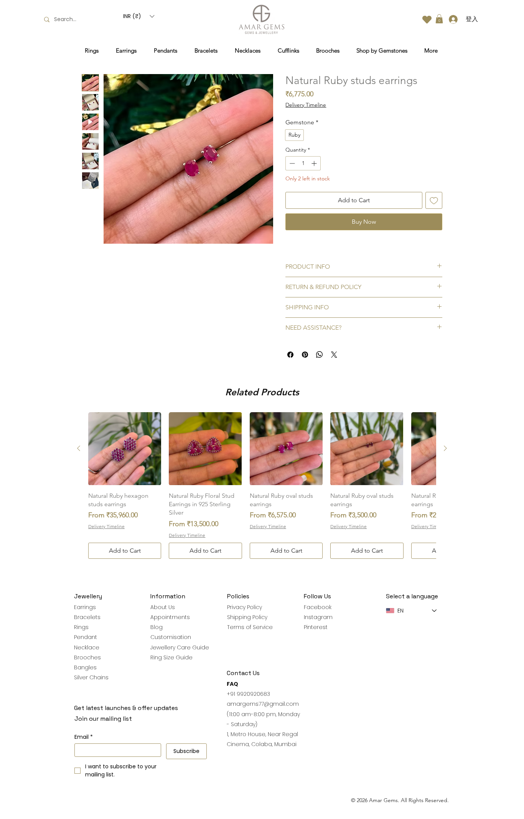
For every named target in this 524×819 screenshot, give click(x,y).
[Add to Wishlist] (433, 200)
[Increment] (315, 163)
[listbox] (138, 16)
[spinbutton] (303, 163)
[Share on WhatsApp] (319, 354)
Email (83, 737)
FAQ (232, 684)
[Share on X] (334, 354)
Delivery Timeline (305, 104)
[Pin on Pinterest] (305, 354)
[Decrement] (291, 163)
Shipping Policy (247, 617)
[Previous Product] (78, 448)
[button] (138, 16)
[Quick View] (124, 448)
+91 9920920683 (248, 694)
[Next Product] (445, 448)
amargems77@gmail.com (263, 704)
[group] (262, 485)
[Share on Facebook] (290, 354)
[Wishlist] (427, 19)
